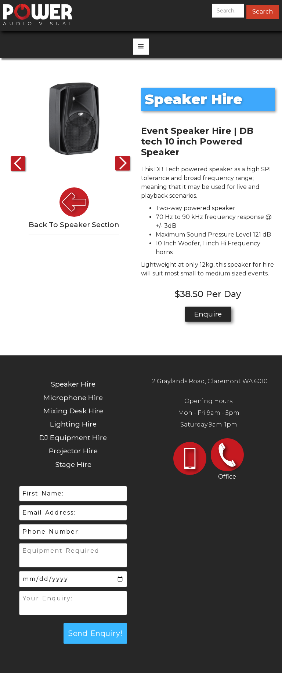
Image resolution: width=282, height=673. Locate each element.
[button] (141, 47)
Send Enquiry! (95, 633)
